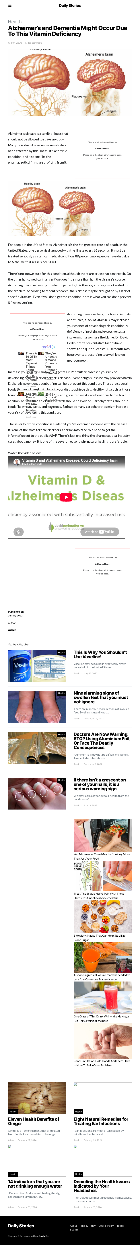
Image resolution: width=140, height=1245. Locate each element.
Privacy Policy (88, 1225)
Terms (120, 1225)
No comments (35, 42)
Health (15, 21)
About (73, 1225)
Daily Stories (70, 5)
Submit (74, 1229)
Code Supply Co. (41, 1236)
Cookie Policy (106, 1225)
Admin (12, 629)
